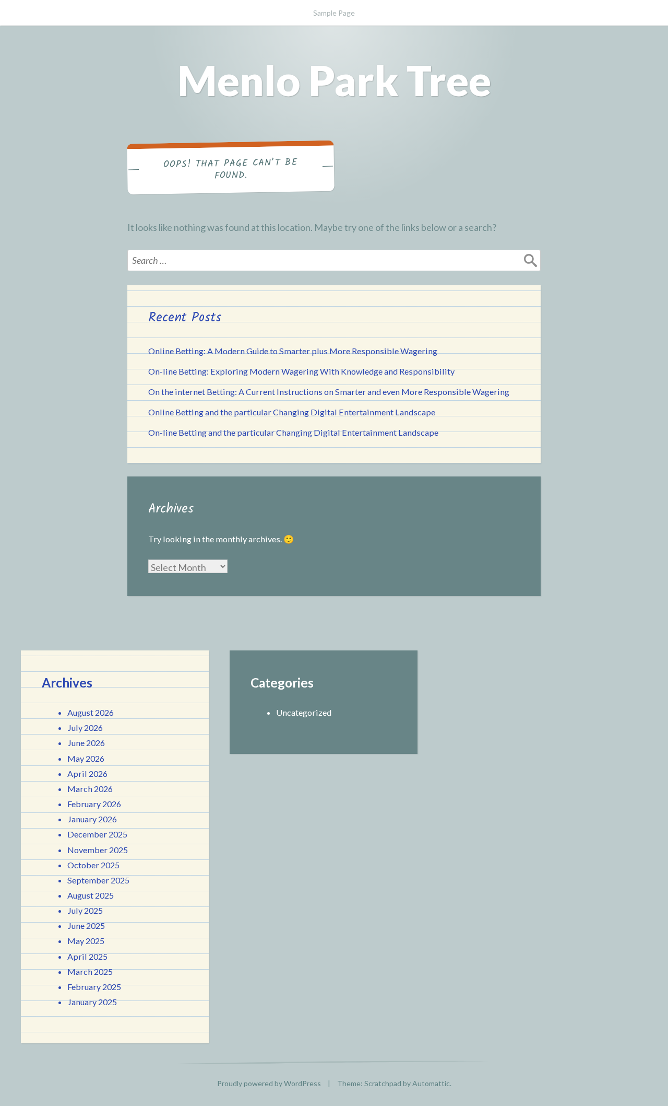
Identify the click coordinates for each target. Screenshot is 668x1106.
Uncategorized (303, 712)
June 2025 (86, 925)
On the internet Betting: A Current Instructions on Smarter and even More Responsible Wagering (328, 392)
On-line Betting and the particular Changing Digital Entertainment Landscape (293, 432)
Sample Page (334, 12)
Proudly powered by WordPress (269, 1083)
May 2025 (85, 941)
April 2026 (87, 773)
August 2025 (90, 895)
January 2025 (92, 1002)
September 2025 (98, 880)
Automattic (431, 1083)
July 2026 (85, 727)
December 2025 (97, 834)
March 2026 (90, 789)
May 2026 (85, 758)
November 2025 (97, 850)
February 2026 (94, 804)
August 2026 (90, 712)
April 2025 (87, 956)
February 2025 (94, 987)
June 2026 (86, 743)
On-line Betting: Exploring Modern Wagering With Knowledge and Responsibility (301, 371)
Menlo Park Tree (334, 80)
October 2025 (93, 865)
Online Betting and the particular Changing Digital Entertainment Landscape (291, 412)
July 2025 (85, 910)
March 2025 (90, 971)
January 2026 (92, 819)
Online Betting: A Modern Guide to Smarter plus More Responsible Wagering (292, 351)
